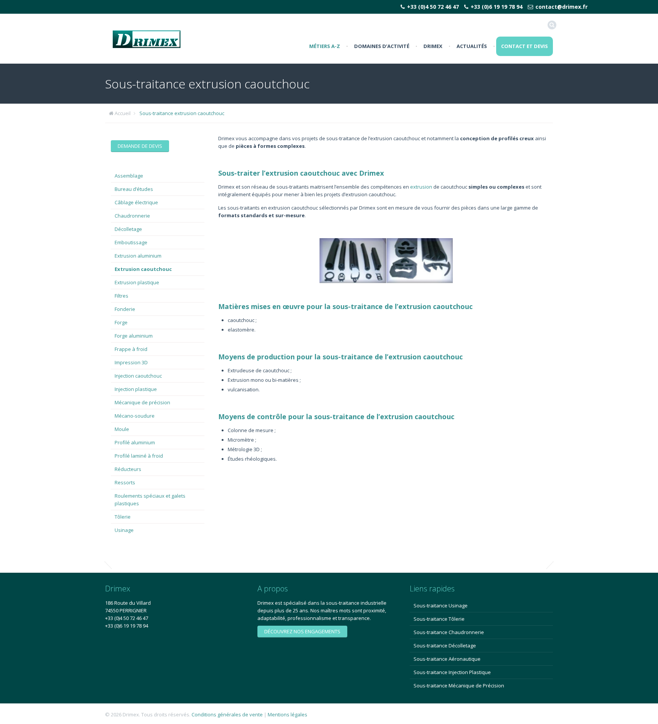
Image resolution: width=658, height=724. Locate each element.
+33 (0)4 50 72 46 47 (433, 6)
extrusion (421, 186)
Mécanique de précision (142, 402)
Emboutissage (131, 242)
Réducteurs (128, 469)
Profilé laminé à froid (139, 455)
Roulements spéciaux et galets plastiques (150, 499)
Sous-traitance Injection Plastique (452, 672)
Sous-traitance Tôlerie (439, 618)
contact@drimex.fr (561, 6)
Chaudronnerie (132, 215)
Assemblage (129, 175)
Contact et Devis (524, 46)
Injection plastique (136, 389)
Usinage (124, 530)
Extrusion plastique (137, 282)
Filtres (121, 295)
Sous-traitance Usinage (441, 605)
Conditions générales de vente (227, 714)
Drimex (432, 46)
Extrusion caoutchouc (143, 269)
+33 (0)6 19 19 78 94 (496, 6)
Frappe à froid (131, 349)
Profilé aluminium (135, 442)
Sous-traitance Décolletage (445, 645)
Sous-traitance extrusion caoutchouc (181, 113)
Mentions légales (287, 714)
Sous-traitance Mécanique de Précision (459, 685)
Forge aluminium (134, 335)
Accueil (123, 113)
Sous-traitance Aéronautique (447, 658)
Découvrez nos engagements (302, 631)
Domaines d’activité (381, 46)
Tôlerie (123, 516)
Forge (121, 322)
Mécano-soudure (135, 415)
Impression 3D (131, 362)
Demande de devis (140, 146)
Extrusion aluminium (138, 255)
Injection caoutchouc (138, 375)
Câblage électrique (136, 202)
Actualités (472, 46)
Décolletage (128, 229)
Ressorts (125, 482)
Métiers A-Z (324, 46)
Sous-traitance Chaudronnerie (449, 632)
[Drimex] (146, 38)
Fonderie (125, 309)
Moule (122, 429)
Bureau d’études (134, 189)
